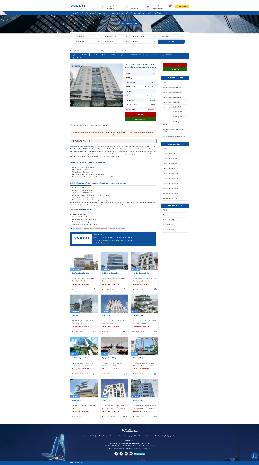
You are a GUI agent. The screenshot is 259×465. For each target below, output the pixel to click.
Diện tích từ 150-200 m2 (170, 178)
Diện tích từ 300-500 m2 (170, 193)
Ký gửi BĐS (183, 6)
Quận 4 (104, 55)
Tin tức (149, 13)
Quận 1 (75, 55)
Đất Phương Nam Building (82, 228)
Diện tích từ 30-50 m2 (170, 158)
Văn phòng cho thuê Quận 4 (172, 102)
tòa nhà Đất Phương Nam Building (116, 228)
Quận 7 (113, 55)
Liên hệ (168, 13)
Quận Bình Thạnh (167, 55)
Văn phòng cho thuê (97, 13)
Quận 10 (123, 55)
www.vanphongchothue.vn (141, 448)
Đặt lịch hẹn (175, 69)
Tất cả (165, 82)
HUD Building (88, 209)
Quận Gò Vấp (77, 58)
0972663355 (105, 240)
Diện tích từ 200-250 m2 (170, 183)
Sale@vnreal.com (158, 8)
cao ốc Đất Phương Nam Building (98, 228)
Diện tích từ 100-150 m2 (170, 173)
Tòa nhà (129, 13)
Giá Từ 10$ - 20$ (168, 220)
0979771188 (135, 8)
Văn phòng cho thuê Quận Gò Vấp (174, 136)
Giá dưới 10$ (167, 215)
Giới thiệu (84, 13)
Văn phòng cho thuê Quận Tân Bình (174, 117)
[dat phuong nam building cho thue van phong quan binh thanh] (96, 85)
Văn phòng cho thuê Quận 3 (172, 97)
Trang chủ (74, 13)
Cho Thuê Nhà (139, 13)
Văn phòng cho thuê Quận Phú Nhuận (173, 123)
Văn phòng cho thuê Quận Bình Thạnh (173, 130)
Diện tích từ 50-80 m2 (170, 163)
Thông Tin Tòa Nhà (82, 141)
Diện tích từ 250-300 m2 (170, 188)
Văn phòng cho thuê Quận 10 (172, 112)
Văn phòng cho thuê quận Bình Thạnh (82, 146)
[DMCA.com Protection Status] (139, 453)
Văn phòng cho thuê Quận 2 (172, 92)
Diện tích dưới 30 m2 (169, 153)
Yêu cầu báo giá (175, 65)
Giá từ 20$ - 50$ (168, 225)
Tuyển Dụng (158, 13)
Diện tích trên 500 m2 (170, 198)
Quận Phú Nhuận (151, 55)
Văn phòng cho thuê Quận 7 (172, 107)
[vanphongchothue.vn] (78, 6)
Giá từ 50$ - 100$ (168, 230)
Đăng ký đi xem (140, 119)
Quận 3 (94, 55)
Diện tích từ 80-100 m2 (170, 168)
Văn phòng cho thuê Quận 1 (172, 87)
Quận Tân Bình (136, 55)
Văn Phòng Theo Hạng (116, 13)
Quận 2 (84, 55)
